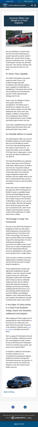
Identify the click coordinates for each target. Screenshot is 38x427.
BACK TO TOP (19, 424)
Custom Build (9, 1)
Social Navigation (32, 5)
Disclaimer (22, 415)
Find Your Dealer (28, 1)
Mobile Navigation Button (35, 5)
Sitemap (26, 415)
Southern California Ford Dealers (17, 5)
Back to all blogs (9, 392)
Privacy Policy (32, 415)
